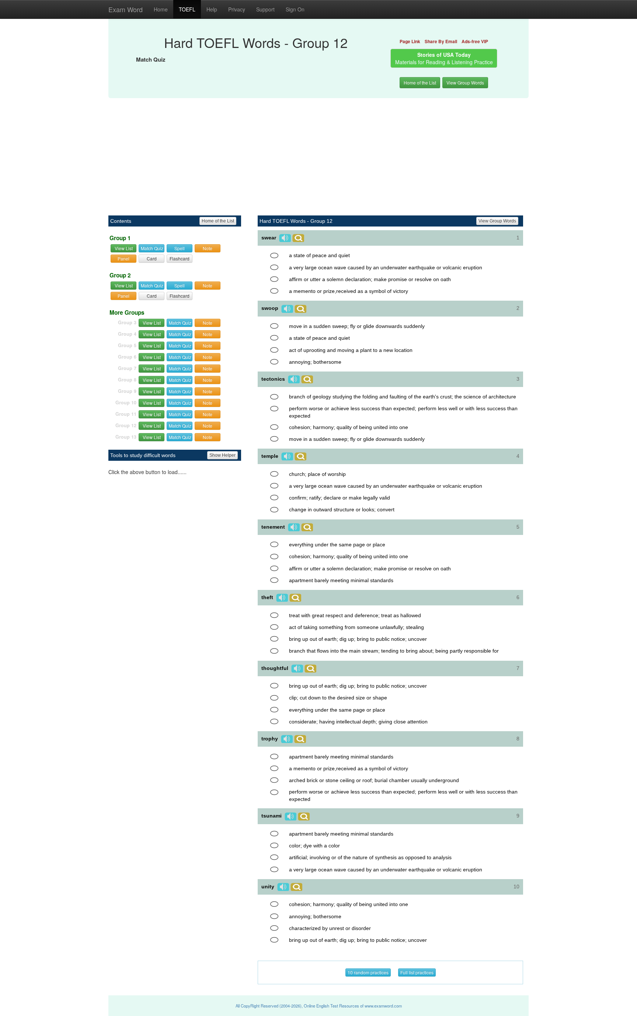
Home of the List (420, 82)
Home (161, 9)
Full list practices (417, 972)
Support (265, 9)
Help (211, 9)
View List (124, 248)
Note (207, 248)
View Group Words (465, 82)
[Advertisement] (318, 152)
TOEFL (187, 9)
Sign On (295, 9)
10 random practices (368, 972)
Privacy (236, 9)
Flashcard (179, 258)
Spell (179, 248)
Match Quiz (152, 248)
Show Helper (222, 455)
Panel (123, 258)
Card (152, 258)
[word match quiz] (274, 256)
